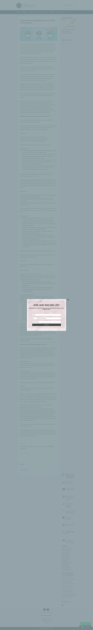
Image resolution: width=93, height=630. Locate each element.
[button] (68, 299)
